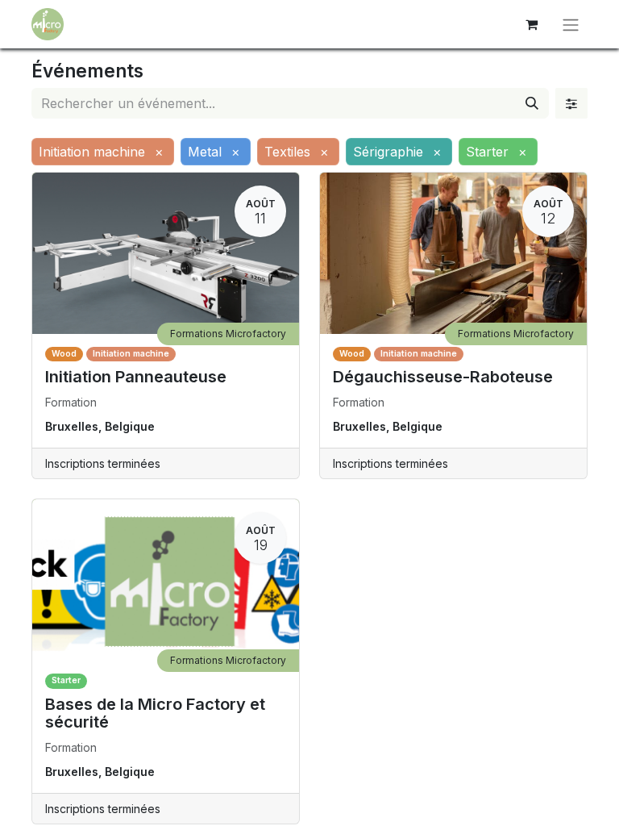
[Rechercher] (532, 103)
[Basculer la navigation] (571, 24)
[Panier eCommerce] (531, 24)
